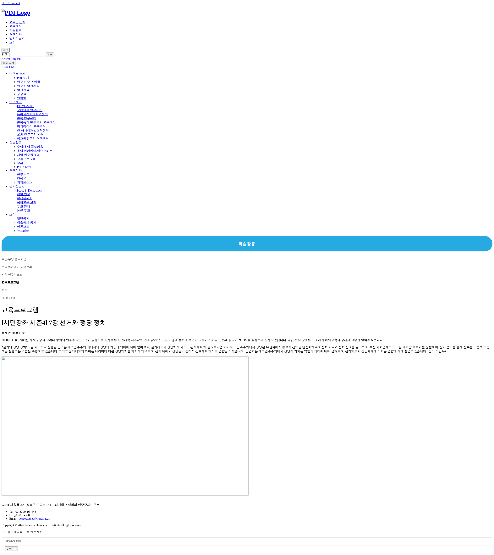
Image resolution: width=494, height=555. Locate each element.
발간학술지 (17, 38)
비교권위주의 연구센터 (33, 138)
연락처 (21, 98)
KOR (5, 67)
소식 (12, 42)
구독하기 (11, 548)
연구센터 (15, 26)
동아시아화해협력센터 (32, 114)
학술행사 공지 (26, 222)
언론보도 (23, 226)
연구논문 (23, 174)
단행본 (21, 178)
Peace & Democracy (29, 190)
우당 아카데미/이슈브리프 (34, 150)
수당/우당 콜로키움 (30, 146)
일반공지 (23, 218)
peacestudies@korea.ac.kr (34, 518)
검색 (49, 54)
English (16, 58)
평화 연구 (23, 194)
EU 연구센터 (25, 106)
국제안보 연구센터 (29, 110)
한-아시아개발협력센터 (33, 130)
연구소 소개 (17, 22)
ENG (12, 67)
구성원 (21, 94)
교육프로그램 (26, 158)
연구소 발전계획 (28, 85)
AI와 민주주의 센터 (30, 134)
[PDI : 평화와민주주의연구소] (16, 12)
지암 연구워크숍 (28, 154)
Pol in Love (24, 166)
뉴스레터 (23, 230)
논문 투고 (23, 210)
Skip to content (11, 3)
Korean (6, 58)
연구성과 (15, 34)
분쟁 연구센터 (26, 118)
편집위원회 (24, 198)
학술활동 (15, 30)
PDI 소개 (23, 77)
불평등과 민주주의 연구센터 (36, 122)
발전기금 (23, 90)
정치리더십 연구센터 (31, 126)
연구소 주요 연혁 (28, 81)
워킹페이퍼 (24, 182)
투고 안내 (23, 206)
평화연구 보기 (26, 202)
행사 (20, 163)
